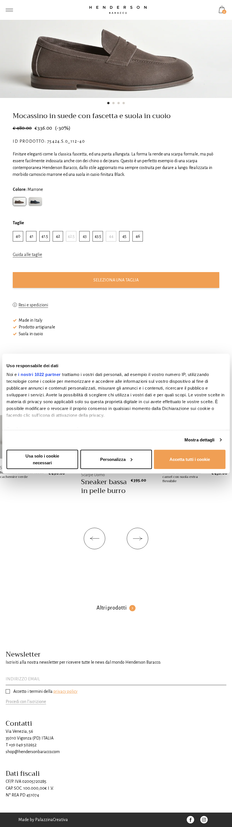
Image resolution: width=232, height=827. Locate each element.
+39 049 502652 (22, 745)
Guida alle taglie (27, 254)
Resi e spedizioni (33, 305)
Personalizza (113, 459)
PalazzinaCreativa (51, 819)
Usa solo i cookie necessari (42, 459)
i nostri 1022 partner (39, 374)
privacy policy (65, 691)
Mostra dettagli (199, 439)
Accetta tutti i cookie (189, 459)
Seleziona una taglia (116, 280)
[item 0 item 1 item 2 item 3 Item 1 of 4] (116, 55)
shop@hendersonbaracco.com (33, 751)
